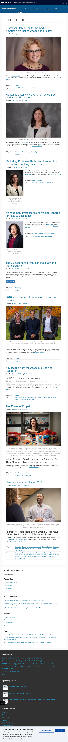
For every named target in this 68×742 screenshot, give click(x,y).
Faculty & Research (38, 9)
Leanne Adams (54, 555)
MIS (31, 548)
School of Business (9, 9)
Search (20, 12)
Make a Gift (5, 717)
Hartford (49, 547)
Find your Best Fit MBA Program (19, 693)
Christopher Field (20, 553)
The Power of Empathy (19, 406)
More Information (46, 730)
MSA (34, 548)
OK (59, 730)
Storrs (17, 550)
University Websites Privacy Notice (14, 739)
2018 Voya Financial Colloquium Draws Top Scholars (31, 298)
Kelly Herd (25, 88)
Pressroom (5, 720)
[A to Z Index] (66, 2)
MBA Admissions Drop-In (17, 686)
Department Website (9, 583)
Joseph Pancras (37, 398)
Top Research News (27, 475)
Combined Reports (29, 34)
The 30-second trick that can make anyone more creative (31, 264)
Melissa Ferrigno (29, 374)
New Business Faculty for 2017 (24, 482)
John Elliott (18, 88)
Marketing (19, 85)
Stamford (54, 548)
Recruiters (5, 712)
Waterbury (22, 550)
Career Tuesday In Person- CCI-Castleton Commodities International (31, 700)
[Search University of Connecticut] (62, 2)
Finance (44, 547)
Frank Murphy (28, 398)
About (19, 9)
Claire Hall (24, 100)
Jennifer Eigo (32, 555)
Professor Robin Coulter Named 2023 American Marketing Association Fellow (29, 29)
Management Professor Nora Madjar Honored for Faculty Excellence (33, 214)
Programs (27, 9)
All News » (5, 675)
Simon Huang (50, 556)
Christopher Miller (30, 553)
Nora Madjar (41, 183)
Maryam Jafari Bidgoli (21, 556)
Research (29, 473)
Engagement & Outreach (53, 9)
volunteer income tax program (17, 539)
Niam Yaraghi (53, 398)
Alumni (24, 547)
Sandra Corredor (20, 399)
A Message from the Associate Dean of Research (29, 369)
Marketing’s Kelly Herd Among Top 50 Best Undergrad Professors (31, 96)
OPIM (43, 548)
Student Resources (7, 725)
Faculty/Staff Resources (8, 723)
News (5, 591)
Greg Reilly (35, 236)
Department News (20, 152)
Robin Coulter (32, 88)
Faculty (28, 152)
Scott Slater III (25, 269)
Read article (10, 281)
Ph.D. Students (8, 588)
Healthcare (56, 547)
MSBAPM (38, 548)
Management (50, 233)
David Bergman (19, 398)
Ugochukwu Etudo (30, 399)
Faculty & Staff (8, 585)
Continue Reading (37, 146)
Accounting (18, 547)
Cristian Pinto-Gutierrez (42, 553)
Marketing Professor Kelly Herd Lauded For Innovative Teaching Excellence (31, 162)
